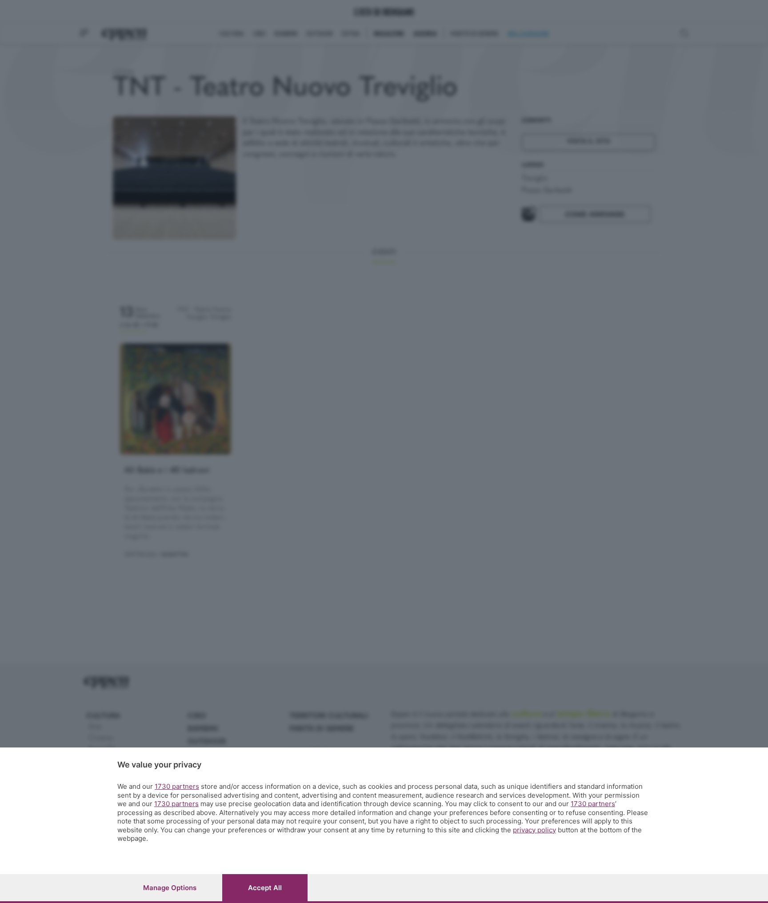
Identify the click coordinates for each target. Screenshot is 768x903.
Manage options (169, 887)
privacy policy (534, 830)
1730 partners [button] (177, 786)
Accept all (265, 887)
